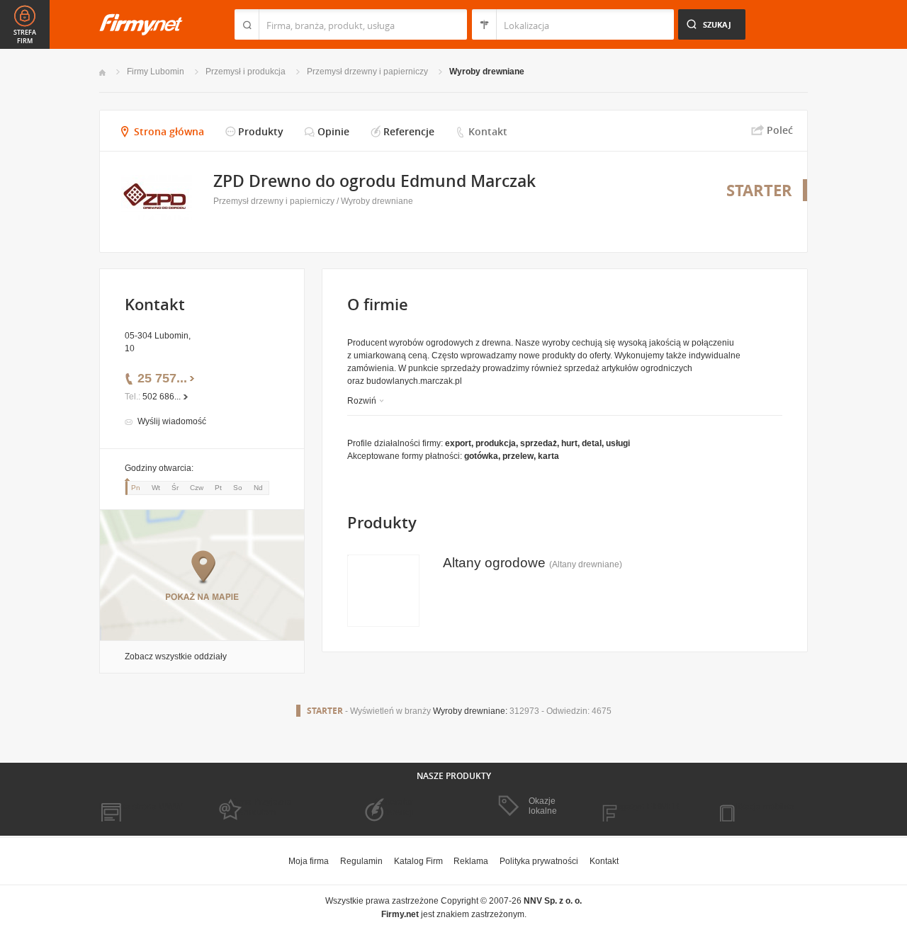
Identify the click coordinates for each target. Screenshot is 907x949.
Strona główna (169, 131)
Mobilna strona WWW (140, 807)
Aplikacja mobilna (760, 807)
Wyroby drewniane (486, 71)
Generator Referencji (394, 807)
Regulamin (361, 861)
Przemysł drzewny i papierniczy (367, 71)
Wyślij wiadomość (171, 421)
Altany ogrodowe (494, 562)
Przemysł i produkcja (245, 71)
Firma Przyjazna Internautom (261, 807)
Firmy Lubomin (155, 71)
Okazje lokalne (543, 806)
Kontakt (487, 131)
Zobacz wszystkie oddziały (176, 656)
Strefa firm (24, 36)
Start (102, 72)
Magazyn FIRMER (644, 807)
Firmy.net (141, 24)
